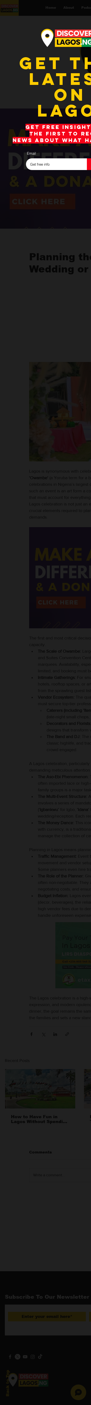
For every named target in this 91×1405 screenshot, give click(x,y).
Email (31, 153)
